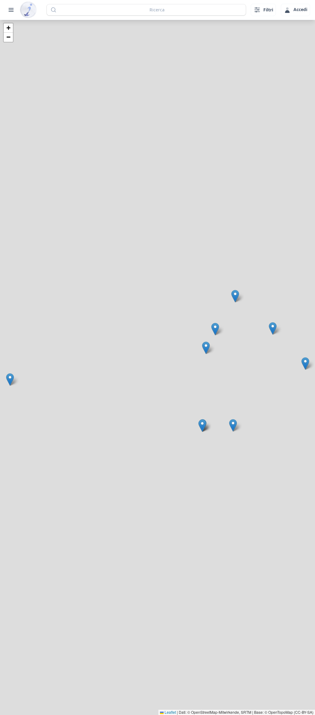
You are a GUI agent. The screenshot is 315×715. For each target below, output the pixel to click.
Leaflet (170, 712)
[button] (202, 425)
